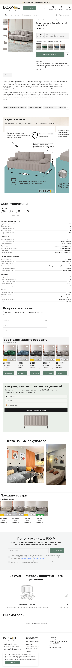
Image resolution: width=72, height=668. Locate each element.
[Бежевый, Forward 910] (38, 46)
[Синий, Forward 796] (56, 46)
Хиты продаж (26, 15)
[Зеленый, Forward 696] (44, 46)
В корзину (8, 373)
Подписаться (57, 550)
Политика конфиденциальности (33, 645)
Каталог (30, 8)
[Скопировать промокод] (54, 35)
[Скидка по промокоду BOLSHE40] (52, 36)
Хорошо (12, 663)
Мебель (38, 20)
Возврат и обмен (32, 649)
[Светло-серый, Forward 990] (50, 46)
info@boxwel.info (55, 647)
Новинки (36, 15)
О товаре (8, 75)
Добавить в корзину (50, 54)
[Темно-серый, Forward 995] (62, 46)
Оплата (28, 651)
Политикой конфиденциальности (32, 558)
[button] (52, 8)
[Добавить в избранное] (66, 54)
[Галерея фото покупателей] (36, 464)
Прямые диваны (61, 20)
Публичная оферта (32, 641)
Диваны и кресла (48, 20)
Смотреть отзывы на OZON (36, 410)
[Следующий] (67, 107)
